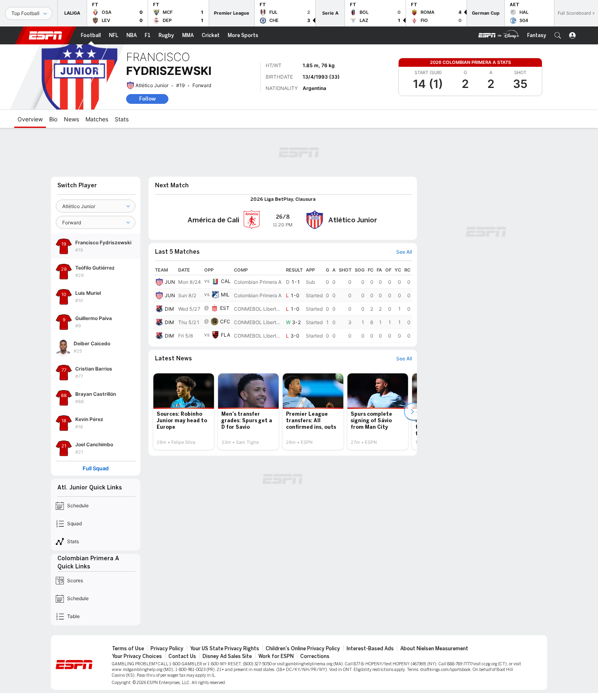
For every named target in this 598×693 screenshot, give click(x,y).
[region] (282, 303)
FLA (225, 335)
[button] (557, 35)
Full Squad (96, 468)
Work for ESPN (276, 656)
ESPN (45, 35)
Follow (147, 99)
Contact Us (182, 656)
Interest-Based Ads (370, 648)
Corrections (315, 656)
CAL (226, 281)
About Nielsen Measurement (434, 648)
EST (224, 308)
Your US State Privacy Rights (224, 648)
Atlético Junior (151, 85)
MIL (225, 295)
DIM (169, 309)
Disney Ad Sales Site (227, 656)
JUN (170, 282)
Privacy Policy (167, 648)
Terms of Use (128, 648)
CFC (225, 321)
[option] (183, 411)
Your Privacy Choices (137, 656)
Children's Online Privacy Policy (303, 648)
